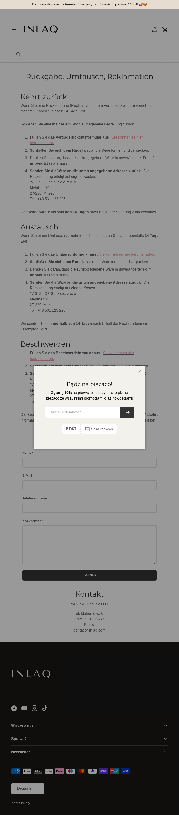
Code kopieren (102, 429)
